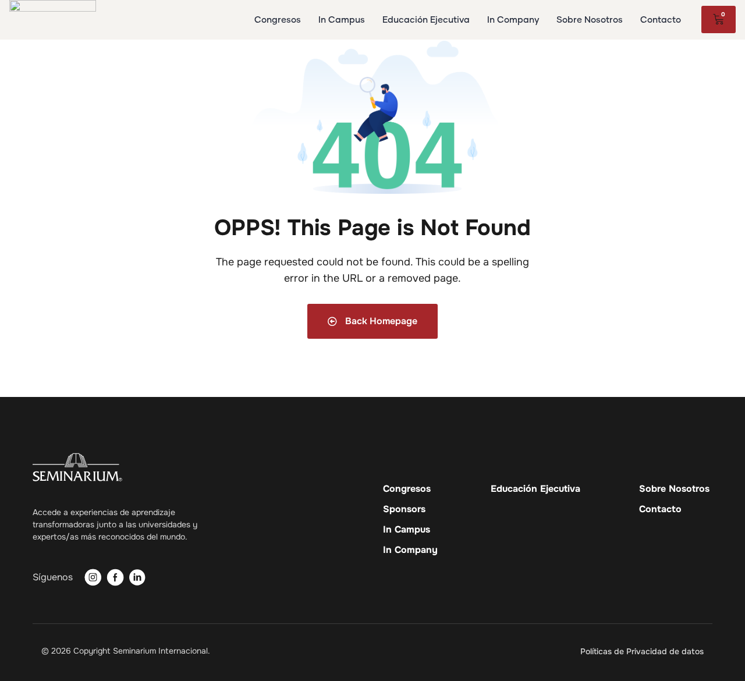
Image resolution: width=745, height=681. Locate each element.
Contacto (660, 509)
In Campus (406, 529)
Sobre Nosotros (674, 489)
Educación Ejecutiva (535, 489)
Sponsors (404, 509)
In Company (410, 550)
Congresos (407, 489)
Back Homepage (380, 321)
